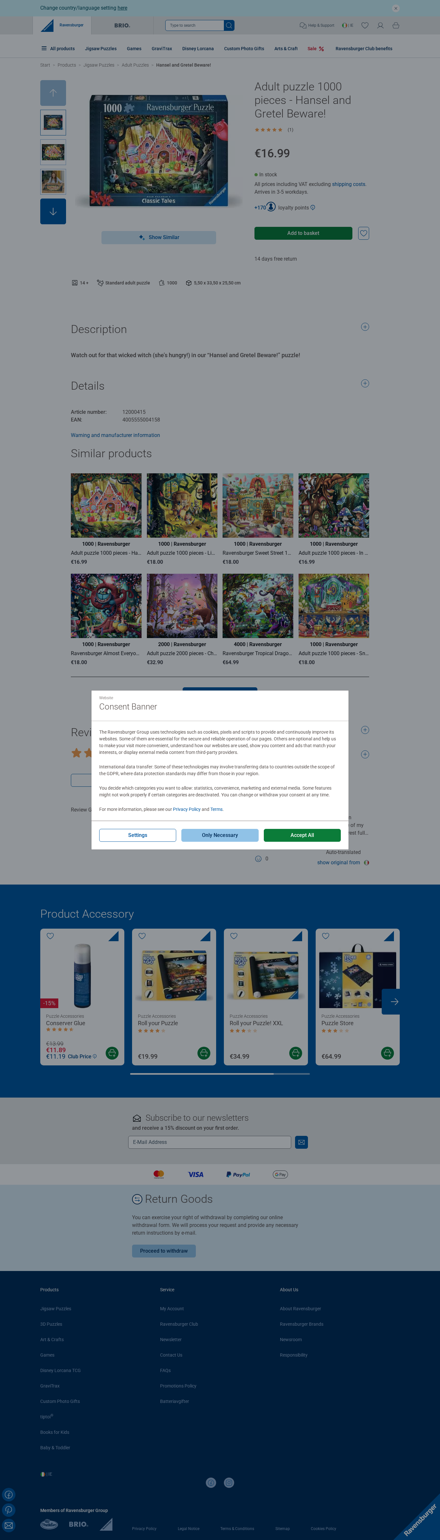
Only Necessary (220, 835)
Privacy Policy (187, 809)
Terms (216, 809)
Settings (137, 835)
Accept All (302, 835)
